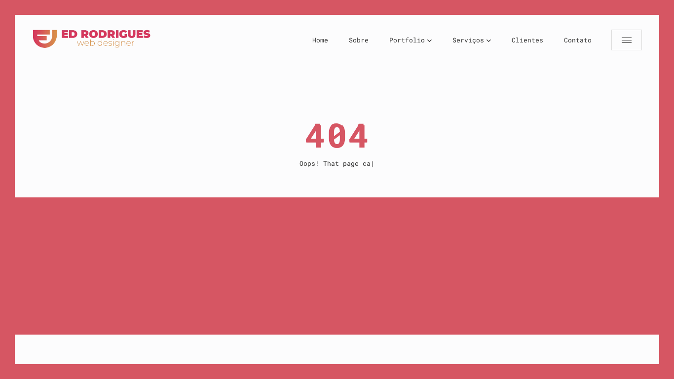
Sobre (359, 40)
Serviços (468, 40)
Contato (578, 40)
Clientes (527, 40)
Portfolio (407, 40)
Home (320, 40)
